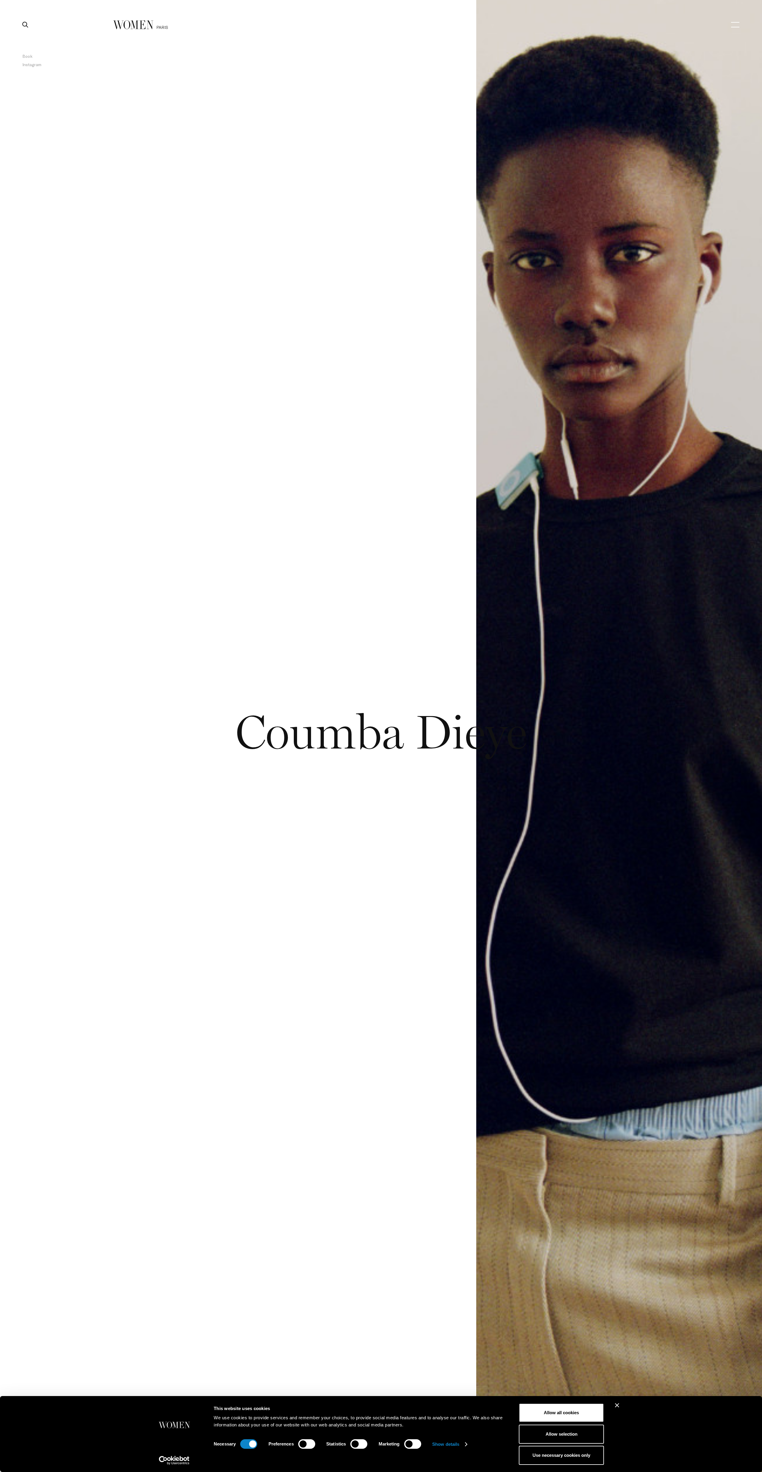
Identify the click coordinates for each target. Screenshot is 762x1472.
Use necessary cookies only (561, 1455)
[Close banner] (617, 1405)
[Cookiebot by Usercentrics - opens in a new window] (174, 1460)
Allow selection (561, 1434)
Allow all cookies (561, 1412)
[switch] (306, 1444)
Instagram (31, 64)
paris (162, 27)
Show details (445, 1444)
